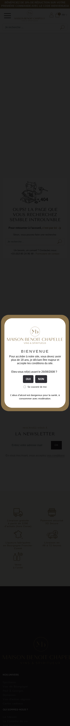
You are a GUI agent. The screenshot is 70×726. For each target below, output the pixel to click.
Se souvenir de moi (37, 387)
